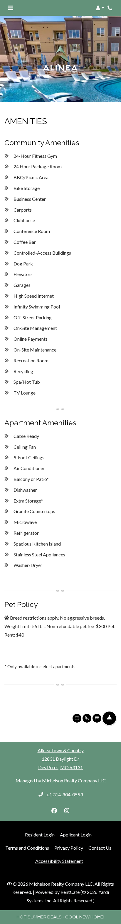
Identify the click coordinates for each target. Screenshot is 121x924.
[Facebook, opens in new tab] (54, 811)
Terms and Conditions (27, 848)
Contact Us (99, 848)
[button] (100, 7)
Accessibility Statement (59, 861)
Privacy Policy (68, 848)
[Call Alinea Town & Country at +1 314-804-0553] (110, 7)
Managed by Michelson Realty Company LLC (61, 780)
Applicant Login (76, 834)
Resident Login (40, 834)
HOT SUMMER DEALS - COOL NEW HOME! (60, 917)
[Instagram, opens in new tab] (67, 811)
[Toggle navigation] (10, 7)
